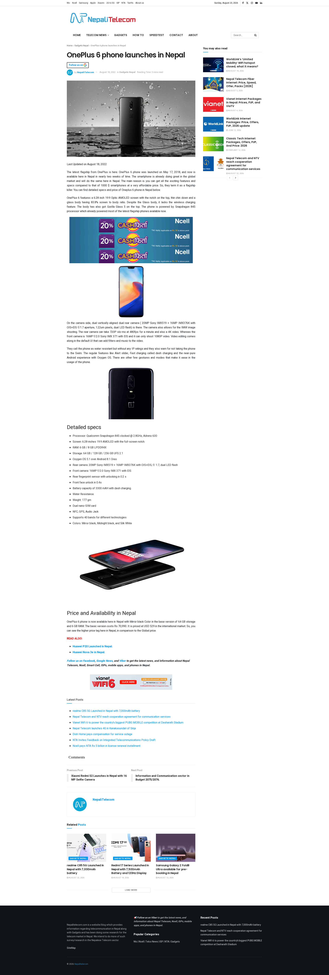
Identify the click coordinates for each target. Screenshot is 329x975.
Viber (122, 661)
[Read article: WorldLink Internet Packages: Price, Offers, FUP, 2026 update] (213, 124)
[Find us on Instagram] (252, 3)
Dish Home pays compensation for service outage (102, 734)
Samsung (83, 2)
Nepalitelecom (81, 964)
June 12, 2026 (234, 130)
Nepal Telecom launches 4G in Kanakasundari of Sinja (104, 728)
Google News (104, 661)
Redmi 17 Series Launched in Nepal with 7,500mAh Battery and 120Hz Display (130, 869)
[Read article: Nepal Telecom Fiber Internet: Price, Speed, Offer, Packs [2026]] (213, 84)
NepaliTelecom (85, 72)
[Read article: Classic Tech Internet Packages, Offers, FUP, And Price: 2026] (213, 144)
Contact (176, 35)
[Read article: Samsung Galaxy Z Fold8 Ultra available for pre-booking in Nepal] (175, 848)
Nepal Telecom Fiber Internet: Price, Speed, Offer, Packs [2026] (241, 82)
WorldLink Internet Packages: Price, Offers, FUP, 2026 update (242, 122)
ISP (118, 2)
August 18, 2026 (121, 877)
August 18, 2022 (107, 72)
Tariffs (130, 2)
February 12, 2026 (236, 150)
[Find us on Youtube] (256, 3)
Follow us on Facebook (81, 661)
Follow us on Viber (147, 917)
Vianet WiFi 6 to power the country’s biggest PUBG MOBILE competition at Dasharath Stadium (128, 723)
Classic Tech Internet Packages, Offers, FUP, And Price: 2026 (241, 142)
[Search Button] (256, 35)
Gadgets (120, 35)
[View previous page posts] (229, 177)
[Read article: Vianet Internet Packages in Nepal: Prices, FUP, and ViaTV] (213, 104)
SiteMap (71, 948)
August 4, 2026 (235, 110)
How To (138, 35)
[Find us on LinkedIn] (261, 3)
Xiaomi (101, 2)
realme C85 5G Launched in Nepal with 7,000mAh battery (106, 711)
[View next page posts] (235, 177)
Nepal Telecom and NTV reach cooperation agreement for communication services (121, 717)
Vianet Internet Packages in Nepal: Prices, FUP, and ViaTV (243, 102)
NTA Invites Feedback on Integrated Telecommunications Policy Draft (114, 740)
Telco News (151, 941)
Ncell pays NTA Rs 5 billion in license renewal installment (106, 746)
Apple (93, 2)
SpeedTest (156, 35)
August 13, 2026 (165, 877)
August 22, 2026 (76, 877)
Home (77, 35)
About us (139, 2)
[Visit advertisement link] (131, 224)
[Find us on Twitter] (247, 3)
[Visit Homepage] (102, 18)
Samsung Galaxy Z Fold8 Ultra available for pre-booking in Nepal (172, 869)
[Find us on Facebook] (243, 3)
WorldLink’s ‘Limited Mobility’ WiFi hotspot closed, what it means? (242, 62)
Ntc (68, 2)
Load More (131, 890)
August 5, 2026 (235, 90)
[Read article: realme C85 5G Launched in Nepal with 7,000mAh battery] (86, 848)
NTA (123, 2)
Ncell (74, 2)
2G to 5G (110, 2)
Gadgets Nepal (82, 45)
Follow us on (76, 65)
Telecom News (96, 35)
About (193, 35)
